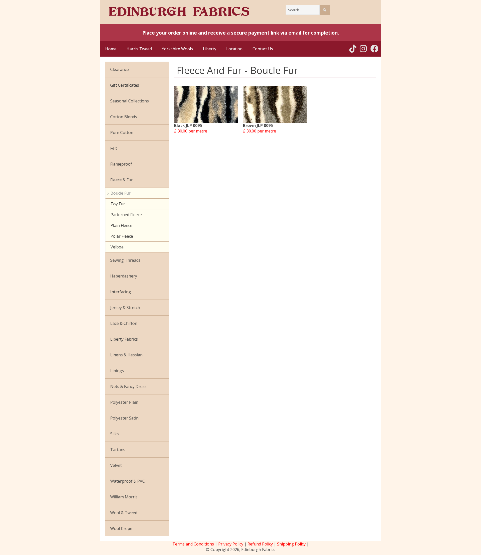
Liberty (209, 49)
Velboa (117, 247)
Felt (113, 148)
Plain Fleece (121, 225)
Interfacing (120, 292)
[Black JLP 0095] (206, 104)
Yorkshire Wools (177, 49)
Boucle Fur (120, 193)
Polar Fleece (121, 236)
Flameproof (121, 164)
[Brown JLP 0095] (275, 104)
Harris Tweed (139, 49)
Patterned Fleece (126, 214)
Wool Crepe (121, 528)
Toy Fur (117, 204)
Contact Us (263, 49)
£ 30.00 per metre (190, 131)
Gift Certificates (124, 85)
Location (234, 49)
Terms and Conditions (193, 544)
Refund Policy (260, 544)
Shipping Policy (291, 544)
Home (110, 49)
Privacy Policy (230, 544)
